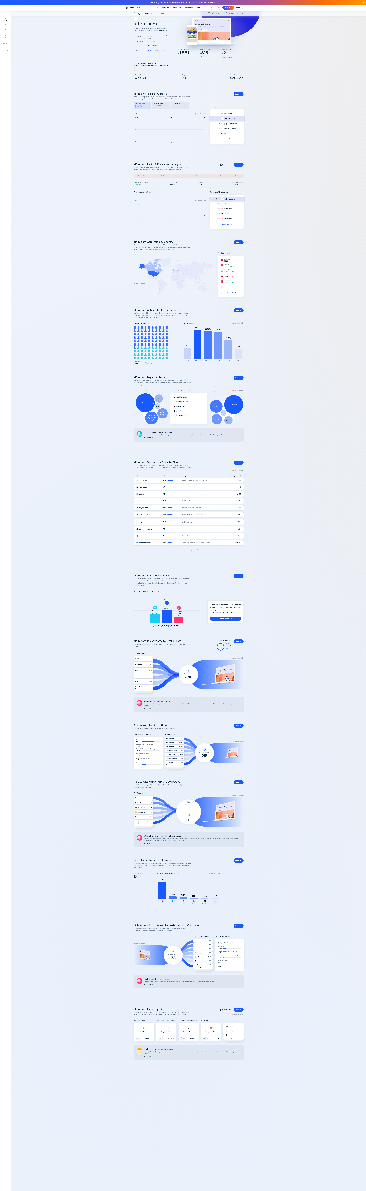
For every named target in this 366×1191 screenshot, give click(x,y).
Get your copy (208, 2)
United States (204, 58)
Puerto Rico (227, 280)
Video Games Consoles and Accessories (162, 413)
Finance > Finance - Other (156, 50)
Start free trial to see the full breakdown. (167, 627)
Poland (226, 275)
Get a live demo (224, 618)
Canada (226, 264)
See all (147, 1038)
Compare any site (226, 224)
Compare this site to (164, 13)
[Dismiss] (363, 2)
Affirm (150, 36)
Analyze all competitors (155, 470)
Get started (228, 7)
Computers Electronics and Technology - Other (151, 418)
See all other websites (181, 420)
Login (238, 7)
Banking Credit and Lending (145, 403)
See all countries (230, 292)
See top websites (226, 139)
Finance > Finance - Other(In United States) (229, 56)
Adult (158, 398)
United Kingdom (229, 270)
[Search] (188, 13)
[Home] (133, 7)
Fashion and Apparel (157, 406)
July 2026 (215, 13)
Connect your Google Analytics (230, 176)
